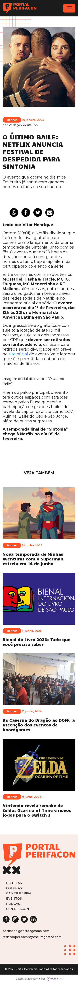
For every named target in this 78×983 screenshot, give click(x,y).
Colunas (14, 888)
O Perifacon (17, 909)
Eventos (14, 898)
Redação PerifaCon (23, 125)
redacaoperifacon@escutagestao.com (32, 937)
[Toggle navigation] (69, 8)
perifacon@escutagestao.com (26, 931)
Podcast (14, 903)
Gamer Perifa (18, 893)
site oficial (18, 354)
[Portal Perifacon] (20, 8)
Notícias (14, 883)
